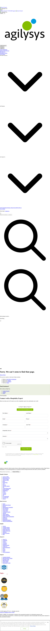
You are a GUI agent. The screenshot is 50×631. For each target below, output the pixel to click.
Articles (9, 380)
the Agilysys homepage (11, 379)
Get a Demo (2, 54)
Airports (4, 513)
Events (4, 549)
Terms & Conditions (4, 612)
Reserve (4, 484)
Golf (3, 483)
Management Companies (8, 507)
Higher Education (6, 515)
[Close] (47, 622)
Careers (4, 392)
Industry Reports (6, 533)
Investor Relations (6, 547)
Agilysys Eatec (6, 479)
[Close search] (0, 213)
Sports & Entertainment (7, 521)
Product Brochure (6, 529)
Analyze (4, 494)
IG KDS (4, 493)
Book (4, 481)
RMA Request (6, 560)
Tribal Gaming (6, 514)
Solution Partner (6, 545)
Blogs (8, 382)
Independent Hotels (7, 505)
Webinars (4, 532)
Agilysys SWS (6, 480)
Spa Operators (5, 508)
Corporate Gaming (6, 512)
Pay (3, 495)
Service (4, 498)
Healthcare (5, 517)
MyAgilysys (2, 51)
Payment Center (6, 559)
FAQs (4, 393)
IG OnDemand (6, 496)
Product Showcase (6, 530)
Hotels (4, 503)
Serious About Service (4, 50)
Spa (3, 487)
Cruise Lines (5, 510)
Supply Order (5, 561)
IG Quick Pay (5, 497)
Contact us (7, 211)
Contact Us (5, 546)
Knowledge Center (6, 562)
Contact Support (6, 391)
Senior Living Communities (8, 516)
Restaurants (5, 518)
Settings (24, 628)
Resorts (4, 506)
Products (2, 47)
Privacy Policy (12, 612)
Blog (4, 534)
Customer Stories (6, 527)
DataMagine (5, 490)
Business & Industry (7, 520)
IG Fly (4, 491)
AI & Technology (3, 49)
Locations (5, 544)
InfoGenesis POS (6, 478)
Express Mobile (6, 489)
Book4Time (5, 482)
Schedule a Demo (3, 53)
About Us (2, 48)
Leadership (5, 540)
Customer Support (6, 557)
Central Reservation (7, 488)
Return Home (3, 374)
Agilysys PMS (6, 476)
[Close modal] (0, 320)
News (4, 548)
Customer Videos (6, 528)
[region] (25, 625)
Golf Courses (5, 509)
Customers (5, 542)
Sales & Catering (6, 486)
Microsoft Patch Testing (7, 558)
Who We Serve (3, 45)
